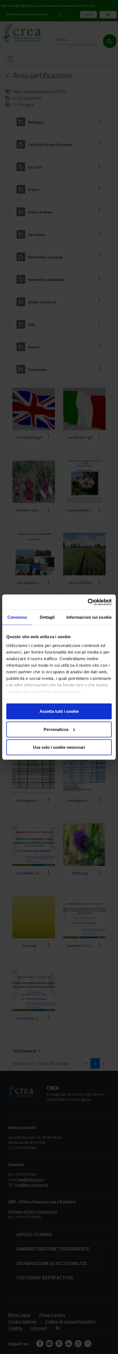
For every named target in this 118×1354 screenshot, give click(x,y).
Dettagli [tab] (47, 617)
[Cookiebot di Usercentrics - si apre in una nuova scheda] (88, 602)
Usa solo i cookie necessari (59, 747)
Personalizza (56, 729)
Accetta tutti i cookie (59, 711)
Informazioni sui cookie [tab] (89, 617)
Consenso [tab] (17, 617)
